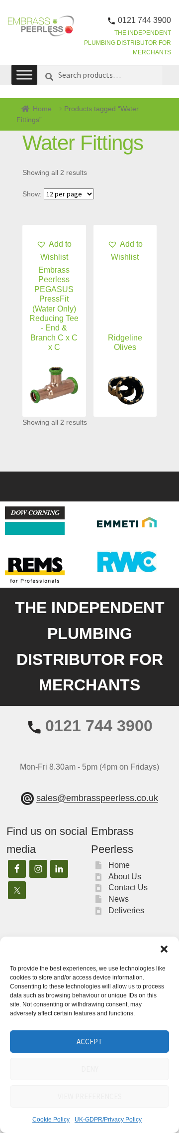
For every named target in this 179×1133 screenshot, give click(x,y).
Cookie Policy (51, 1119)
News (118, 899)
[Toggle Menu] (24, 74)
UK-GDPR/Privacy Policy (108, 1119)
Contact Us (128, 887)
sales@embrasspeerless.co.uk (97, 799)
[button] (164, 949)
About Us (124, 876)
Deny (89, 1069)
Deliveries (126, 910)
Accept (89, 1041)
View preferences (90, 1096)
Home (42, 109)
